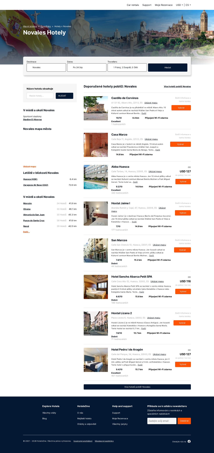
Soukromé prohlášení (83, 441)
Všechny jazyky (119, 424)
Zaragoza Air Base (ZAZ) (35, 185)
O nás (80, 413)
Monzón (27, 203)
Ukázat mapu (29, 166)
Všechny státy (49, 413)
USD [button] (178, 4)
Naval (26, 226)
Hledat (168, 67)
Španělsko (46, 26)
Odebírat (184, 421)
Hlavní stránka (30, 26)
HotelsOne (41, 441)
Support (146, 4)
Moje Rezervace (164, 4)
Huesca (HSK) (30, 179)
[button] (188, 4)
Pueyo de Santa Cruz (33, 220)
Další (144, 113)
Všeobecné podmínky (104, 441)
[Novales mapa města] (50, 148)
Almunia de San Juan (34, 214)
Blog (44, 418)
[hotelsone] (41, 5)
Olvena (26, 209)
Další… (26, 232)
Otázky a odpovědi (86, 424)
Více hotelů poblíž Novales (177, 86)
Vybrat (181, 107)
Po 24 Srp (78, 67)
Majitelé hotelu (84, 418)
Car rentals (133, 4)
